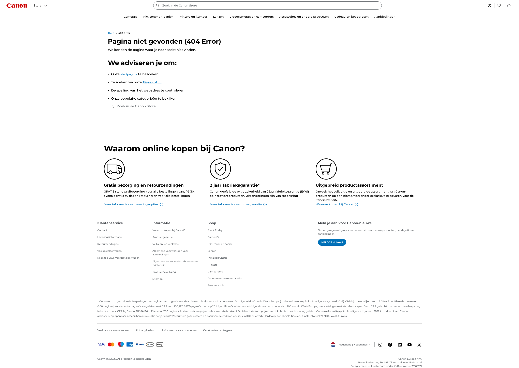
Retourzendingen (108, 243)
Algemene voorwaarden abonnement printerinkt (175, 263)
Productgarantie (162, 237)
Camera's (213, 237)
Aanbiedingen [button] (385, 16)
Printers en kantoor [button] (193, 16)
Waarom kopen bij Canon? (168, 230)
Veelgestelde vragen (109, 250)
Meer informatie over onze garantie (236, 204)
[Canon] (16, 5)
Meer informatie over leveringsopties (131, 204)
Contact (102, 230)
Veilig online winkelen (165, 243)
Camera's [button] (130, 16)
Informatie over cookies (179, 330)
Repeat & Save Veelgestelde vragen (118, 257)
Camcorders (215, 271)
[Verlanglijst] (499, 5)
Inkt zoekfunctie (217, 257)
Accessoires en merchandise (225, 278)
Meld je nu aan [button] (332, 242)
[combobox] (267, 5)
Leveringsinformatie (109, 237)
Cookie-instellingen (217, 330)
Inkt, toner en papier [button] (158, 16)
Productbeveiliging (164, 271)
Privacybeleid (145, 330)
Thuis (111, 32)
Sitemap (157, 278)
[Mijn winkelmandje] (509, 5)
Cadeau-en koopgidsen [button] (352, 16)
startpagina (128, 74)
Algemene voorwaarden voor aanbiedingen (170, 252)
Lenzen (212, 250)
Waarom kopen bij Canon (334, 204)
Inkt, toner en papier (220, 243)
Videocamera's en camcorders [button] (251, 16)
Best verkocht (216, 285)
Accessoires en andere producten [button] (304, 16)
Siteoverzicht (152, 82)
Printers (212, 264)
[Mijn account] (489, 5)
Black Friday (215, 230)
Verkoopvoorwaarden (113, 330)
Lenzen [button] (218, 16)
